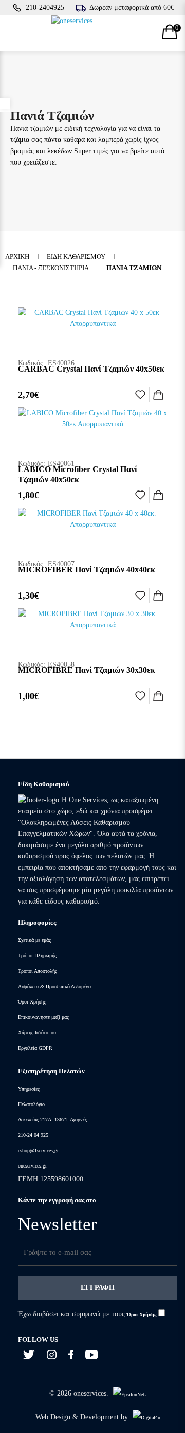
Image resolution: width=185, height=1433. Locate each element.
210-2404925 (45, 7)
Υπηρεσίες (29, 1089)
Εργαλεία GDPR (35, 1048)
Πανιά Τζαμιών (133, 268)
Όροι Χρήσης (32, 1002)
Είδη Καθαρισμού (76, 256)
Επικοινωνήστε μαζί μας (43, 1017)
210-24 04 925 (33, 1135)
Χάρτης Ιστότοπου (37, 1032)
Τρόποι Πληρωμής (37, 955)
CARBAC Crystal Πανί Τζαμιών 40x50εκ (91, 368)
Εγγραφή (98, 1288)
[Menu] (14, 33)
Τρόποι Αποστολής (37, 971)
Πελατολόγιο (31, 1104)
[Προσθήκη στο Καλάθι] (158, 394)
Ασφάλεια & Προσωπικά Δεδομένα (54, 986)
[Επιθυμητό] (140, 394)
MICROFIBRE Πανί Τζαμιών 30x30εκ (86, 670)
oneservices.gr (32, 1166)
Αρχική (17, 256)
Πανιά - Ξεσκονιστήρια (51, 268)
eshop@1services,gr (38, 1150)
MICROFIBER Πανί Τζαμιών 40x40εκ (86, 569)
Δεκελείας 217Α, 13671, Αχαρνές (52, 1119)
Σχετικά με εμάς (34, 940)
